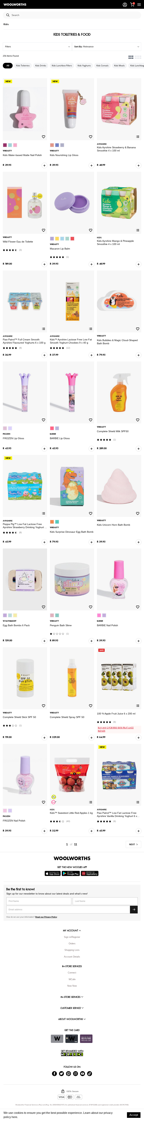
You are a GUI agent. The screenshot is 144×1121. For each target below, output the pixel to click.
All (7, 65)
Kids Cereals (102, 65)
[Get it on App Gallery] (90, 873)
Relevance (88, 46)
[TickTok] (89, 1073)
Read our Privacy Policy (46, 917)
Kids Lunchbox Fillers (62, 65)
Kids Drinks (40, 65)
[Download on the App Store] (53, 873)
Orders (72, 943)
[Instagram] (75, 1073)
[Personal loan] (86, 1038)
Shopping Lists (72, 950)
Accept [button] (133, 1114)
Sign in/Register (72, 937)
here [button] (14, 1117)
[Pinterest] (68, 1073)
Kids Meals (119, 65)
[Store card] (57, 1038)
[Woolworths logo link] (15, 4)
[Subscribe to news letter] (134, 909)
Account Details (72, 956)
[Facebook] (54, 1073)
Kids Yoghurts (84, 65)
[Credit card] (71, 1038)
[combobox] (75, 15)
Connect (72, 972)
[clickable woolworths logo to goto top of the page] (72, 858)
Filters (8, 46)
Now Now (72, 985)
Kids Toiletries (23, 65)
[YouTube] (82, 1073)
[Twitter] (61, 1073)
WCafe (72, 979)
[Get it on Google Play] (71, 873)
